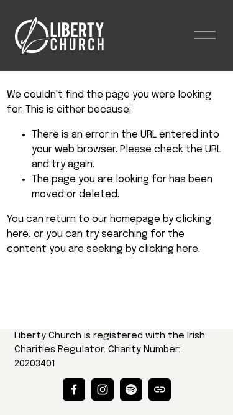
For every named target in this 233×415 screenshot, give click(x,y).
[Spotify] (131, 389)
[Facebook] (74, 389)
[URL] (159, 389)
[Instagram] (102, 389)
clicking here (168, 249)
